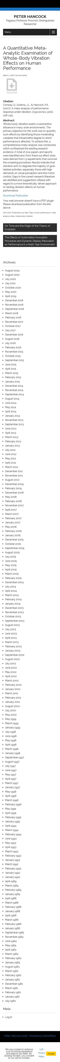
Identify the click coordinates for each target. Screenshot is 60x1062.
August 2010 (12, 479)
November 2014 (14, 390)
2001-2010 (7, 213)
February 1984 (13, 958)
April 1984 (10, 949)
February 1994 (13, 834)
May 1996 (10, 791)
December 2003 (14, 608)
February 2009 (13, 488)
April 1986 (10, 915)
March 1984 (11, 953)
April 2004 (11, 590)
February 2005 (13, 578)
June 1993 (10, 838)
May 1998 (10, 740)
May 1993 (10, 842)
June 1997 (10, 770)
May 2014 (10, 407)
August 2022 (12, 274)
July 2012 (10, 449)
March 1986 (11, 919)
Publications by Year (20, 213)
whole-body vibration (24, 216)
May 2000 (11, 714)
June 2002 (11, 667)
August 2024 (12, 270)
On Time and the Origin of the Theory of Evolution (27, 227)
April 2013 (10, 432)
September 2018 (14, 309)
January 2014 (12, 415)
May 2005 (10, 565)
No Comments (21, 75)
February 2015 (13, 377)
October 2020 (13, 287)
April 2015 (10, 368)
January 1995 (12, 821)
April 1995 (10, 813)
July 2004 (10, 586)
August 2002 (12, 659)
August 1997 (12, 761)
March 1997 (11, 783)
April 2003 (11, 637)
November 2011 (14, 475)
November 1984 (14, 936)
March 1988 (11, 902)
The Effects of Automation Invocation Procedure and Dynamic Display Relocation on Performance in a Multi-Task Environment (30, 241)
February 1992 (13, 868)
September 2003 (14, 620)
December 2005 (14, 539)
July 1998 (10, 731)
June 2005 (11, 561)
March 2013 (11, 437)
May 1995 (10, 808)
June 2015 (10, 364)
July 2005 (10, 556)
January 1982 (12, 979)
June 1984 (11, 941)
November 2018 (14, 304)
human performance (42, 213)
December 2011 (14, 471)
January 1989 (12, 894)
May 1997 (10, 774)
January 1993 (12, 860)
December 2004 (14, 582)
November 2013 (14, 420)
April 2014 (10, 411)
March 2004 (12, 595)
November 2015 (14, 351)
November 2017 (14, 321)
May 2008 (11, 496)
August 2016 (12, 338)
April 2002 (11, 676)
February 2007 (13, 518)
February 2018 (13, 317)
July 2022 (10, 279)
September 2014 (14, 394)
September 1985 (14, 932)
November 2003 (14, 612)
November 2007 (14, 505)
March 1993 (11, 851)
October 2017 (13, 326)
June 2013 (10, 428)
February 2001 (13, 697)
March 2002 (12, 680)
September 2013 (14, 424)
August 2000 (12, 706)
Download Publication (15, 195)
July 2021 (10, 283)
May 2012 (10, 458)
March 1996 (11, 800)
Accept (51, 1054)
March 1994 (11, 830)
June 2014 (10, 402)
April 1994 (10, 825)
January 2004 (12, 603)
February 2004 (13, 599)
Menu (8, 32)
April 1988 (10, 898)
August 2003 (12, 625)
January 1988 (12, 911)
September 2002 (14, 654)
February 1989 (13, 889)
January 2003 (12, 650)
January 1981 (12, 996)
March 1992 (11, 864)
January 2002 (12, 689)
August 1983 (12, 966)
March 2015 (11, 373)
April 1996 (10, 795)
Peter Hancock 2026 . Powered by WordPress (30, 1035)
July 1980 (10, 1000)
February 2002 (13, 684)
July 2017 (10, 330)
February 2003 (13, 646)
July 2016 (10, 343)
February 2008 (13, 501)
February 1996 (13, 804)
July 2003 (10, 629)
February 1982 (13, 975)
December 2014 (14, 385)
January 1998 (12, 753)
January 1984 (12, 962)
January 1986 (12, 928)
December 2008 (14, 492)
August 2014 (12, 398)
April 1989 (10, 881)
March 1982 (11, 971)
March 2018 (11, 313)
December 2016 (14, 334)
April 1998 (10, 744)
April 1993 (10, 847)
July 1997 (10, 766)
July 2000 (10, 710)
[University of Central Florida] (23, 3)
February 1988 (13, 906)
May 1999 (10, 719)
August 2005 (12, 552)
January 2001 (12, 701)
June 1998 (11, 736)
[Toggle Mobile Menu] (57, 3)
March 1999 (11, 723)
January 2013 (12, 445)
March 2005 (12, 573)
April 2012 (10, 462)
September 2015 (14, 360)
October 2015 (13, 356)
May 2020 (10, 291)
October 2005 (13, 543)
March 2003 (12, 642)
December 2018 (14, 300)
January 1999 (12, 727)
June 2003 (11, 633)
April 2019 (10, 296)
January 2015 (12, 381)
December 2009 (14, 484)
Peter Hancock (30, 16)
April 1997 (10, 778)
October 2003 (13, 616)
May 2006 (11, 526)
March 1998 (11, 748)
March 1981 (11, 988)
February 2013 (13, 441)
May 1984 (10, 945)
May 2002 (10, 672)
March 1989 (11, 885)
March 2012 (11, 467)
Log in (8, 1017)
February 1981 (13, 992)
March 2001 (11, 693)
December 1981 (14, 983)
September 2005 (14, 548)
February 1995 (13, 817)
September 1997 (14, 757)
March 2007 (12, 514)
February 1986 (13, 924)
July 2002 (10, 663)
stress (12, 216)
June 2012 (10, 454)
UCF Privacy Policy (41, 1053)
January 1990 (12, 877)
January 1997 (12, 787)
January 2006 (12, 535)
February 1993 (13, 855)
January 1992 (12, 872)
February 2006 (13, 531)
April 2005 (11, 569)
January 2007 (12, 522)
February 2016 (13, 347)
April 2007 (11, 509)
